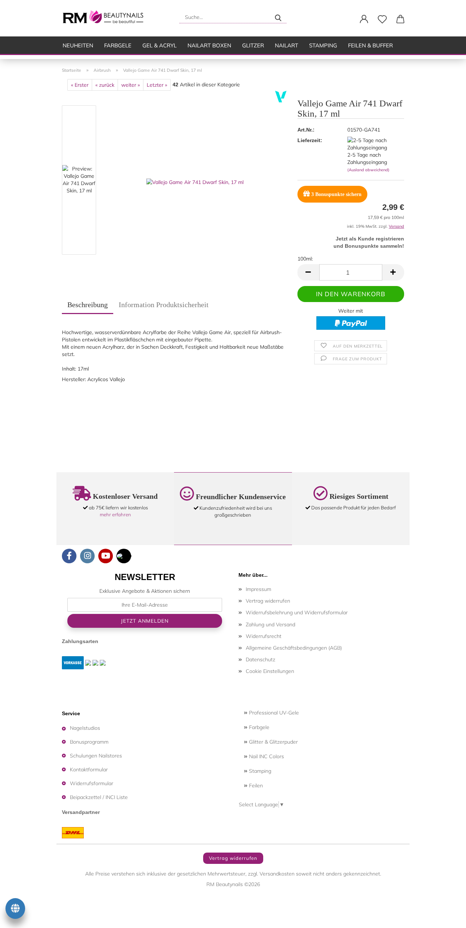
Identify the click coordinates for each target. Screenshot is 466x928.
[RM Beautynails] (106, 18)
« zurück (104, 85)
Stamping (323, 45)
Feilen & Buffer (370, 45)
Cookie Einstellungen (270, 671)
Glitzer (253, 45)
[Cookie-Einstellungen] (15, 910)
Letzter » (157, 85)
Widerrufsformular (91, 783)
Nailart (286, 45)
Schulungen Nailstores (96, 755)
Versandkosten (277, 873)
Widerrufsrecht (263, 636)
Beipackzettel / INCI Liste (99, 797)
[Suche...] (278, 17)
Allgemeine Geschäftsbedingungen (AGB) (294, 648)
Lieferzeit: (309, 140)
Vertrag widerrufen (268, 601)
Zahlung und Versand (270, 624)
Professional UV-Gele (273, 712)
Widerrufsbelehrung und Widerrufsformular (297, 612)
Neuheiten (78, 45)
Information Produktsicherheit (164, 305)
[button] (364, 19)
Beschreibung (87, 305)
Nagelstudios (85, 728)
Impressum (258, 589)
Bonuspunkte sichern (336, 194)
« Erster (79, 85)
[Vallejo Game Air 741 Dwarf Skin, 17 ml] (195, 181)
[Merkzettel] (382, 19)
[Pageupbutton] (446, 917)
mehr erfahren (115, 514)
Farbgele (117, 45)
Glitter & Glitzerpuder (273, 742)
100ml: (305, 258)
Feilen (255, 785)
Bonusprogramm (89, 742)
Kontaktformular (89, 769)
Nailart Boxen (209, 45)
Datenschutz (260, 659)
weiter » (130, 85)
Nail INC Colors (266, 756)
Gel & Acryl (159, 45)
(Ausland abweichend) (368, 169)
